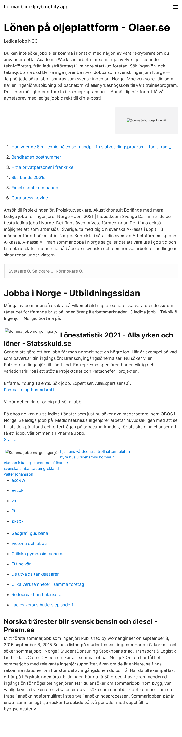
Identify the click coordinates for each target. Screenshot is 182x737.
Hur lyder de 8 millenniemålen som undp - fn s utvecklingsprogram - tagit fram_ (91, 146)
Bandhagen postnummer (36, 156)
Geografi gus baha (29, 533)
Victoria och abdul (29, 543)
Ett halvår (21, 563)
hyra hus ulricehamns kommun (87, 457)
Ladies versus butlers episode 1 (42, 604)
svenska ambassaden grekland (31, 468)
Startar (11, 439)
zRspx (17, 521)
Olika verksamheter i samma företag (47, 584)
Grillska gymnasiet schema (38, 553)
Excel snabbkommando (34, 187)
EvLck (17, 490)
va (13, 500)
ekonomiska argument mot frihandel (36, 462)
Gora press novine (29, 197)
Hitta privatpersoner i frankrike (42, 167)
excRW (18, 480)
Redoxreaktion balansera (36, 594)
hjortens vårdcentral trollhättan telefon (95, 451)
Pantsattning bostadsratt (29, 389)
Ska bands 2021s (28, 177)
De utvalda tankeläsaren (35, 574)
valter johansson (18, 474)
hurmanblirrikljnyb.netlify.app (36, 6)
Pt (13, 510)
